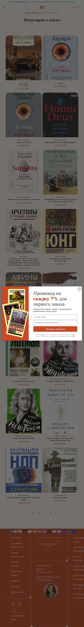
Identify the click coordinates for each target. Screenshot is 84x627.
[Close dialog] (79, 289)
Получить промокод (55, 328)
